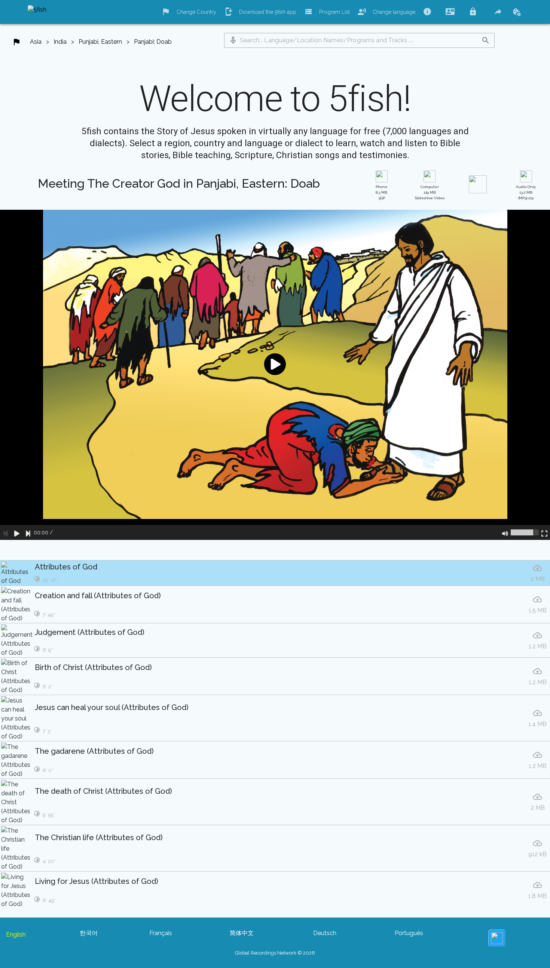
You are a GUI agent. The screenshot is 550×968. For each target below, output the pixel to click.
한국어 (89, 933)
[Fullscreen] (544, 532)
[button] (233, 40)
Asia (36, 41)
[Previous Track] (5, 532)
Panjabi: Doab (153, 41)
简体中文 (242, 933)
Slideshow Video (429, 192)
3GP (382, 192)
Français (160, 933)
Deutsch (324, 933)
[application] (275, 375)
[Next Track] (28, 532)
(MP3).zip (526, 192)
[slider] (525, 532)
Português (409, 933)
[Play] (16, 532)
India (60, 41)
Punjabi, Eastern (100, 41)
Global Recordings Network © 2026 (275, 953)
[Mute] (505, 532)
